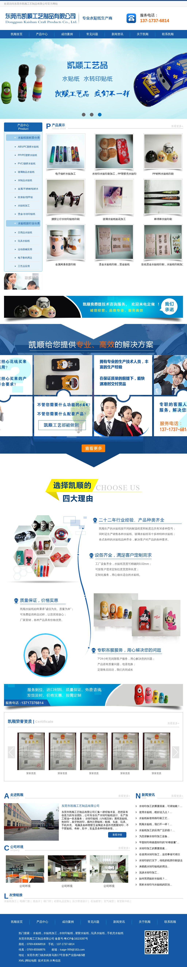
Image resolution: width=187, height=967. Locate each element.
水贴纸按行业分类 (29, 223)
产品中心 (42, 34)
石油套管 (96, 901)
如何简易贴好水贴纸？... (153, 878)
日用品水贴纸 (25, 232)
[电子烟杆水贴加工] (65, 151)
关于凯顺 (142, 34)
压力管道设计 (80, 901)
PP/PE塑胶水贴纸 (27, 155)
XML (21, 960)
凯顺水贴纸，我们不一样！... (155, 824)
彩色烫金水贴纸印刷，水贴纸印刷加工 (163, 264)
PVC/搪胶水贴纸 (26, 163)
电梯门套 (25, 901)
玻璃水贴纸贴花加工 (114, 219)
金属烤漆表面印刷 (65, 264)
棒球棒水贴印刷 (163, 219)
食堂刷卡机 (123, 901)
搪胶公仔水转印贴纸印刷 (65, 219)
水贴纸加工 (24, 205)
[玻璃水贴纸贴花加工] (114, 196)
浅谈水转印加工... (149, 872)
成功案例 (67, 34)
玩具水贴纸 (24, 241)
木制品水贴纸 (25, 180)
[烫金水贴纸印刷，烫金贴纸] (114, 242)
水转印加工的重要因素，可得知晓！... (160, 806)
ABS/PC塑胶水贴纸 (28, 146)
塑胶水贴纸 (82, 933)
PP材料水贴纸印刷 (163, 173)
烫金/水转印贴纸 (26, 214)
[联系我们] (23, 288)
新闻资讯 (117, 34)
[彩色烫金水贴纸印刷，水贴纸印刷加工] (163, 242)
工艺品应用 (24, 266)
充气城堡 (109, 901)
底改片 (37, 901)
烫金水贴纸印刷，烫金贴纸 (114, 264)
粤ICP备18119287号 (76, 938)
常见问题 (92, 34)
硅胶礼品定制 (61, 901)
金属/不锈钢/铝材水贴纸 (28, 190)
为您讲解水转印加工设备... (154, 836)
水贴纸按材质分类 (29, 137)
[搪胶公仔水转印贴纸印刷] (65, 196)
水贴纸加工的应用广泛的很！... (157, 830)
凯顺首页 (16, 34)
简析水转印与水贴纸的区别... (155, 884)
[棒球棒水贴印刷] (163, 196)
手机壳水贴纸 (114, 933)
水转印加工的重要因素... (153, 848)
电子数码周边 (25, 257)
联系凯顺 (168, 34)
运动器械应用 (25, 249)
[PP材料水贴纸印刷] (163, 151)
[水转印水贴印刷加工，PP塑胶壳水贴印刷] (114, 151)
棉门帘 (47, 901)
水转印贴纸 (66, 933)
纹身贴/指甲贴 (25, 197)
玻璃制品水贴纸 (26, 172)
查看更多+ (177, 126)
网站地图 (31, 960)
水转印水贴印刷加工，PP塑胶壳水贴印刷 (114, 175)
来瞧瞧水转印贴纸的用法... (154, 866)
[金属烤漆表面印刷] (65, 242)
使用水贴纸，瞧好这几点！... (155, 812)
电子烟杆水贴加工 (65, 173)
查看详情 (117, 834)
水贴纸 (37, 933)
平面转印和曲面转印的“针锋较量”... (159, 842)
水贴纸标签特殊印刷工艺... (154, 818)
